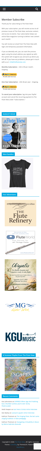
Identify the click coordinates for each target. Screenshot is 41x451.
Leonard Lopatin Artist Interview (23, 413)
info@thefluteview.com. (17, 62)
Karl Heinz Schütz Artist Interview (25, 409)
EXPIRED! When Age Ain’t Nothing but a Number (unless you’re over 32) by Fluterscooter (20, 403)
